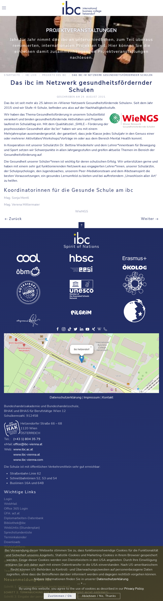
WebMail (10, 504)
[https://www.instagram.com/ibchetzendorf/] (64, 329)
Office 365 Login (16, 508)
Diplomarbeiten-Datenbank (23, 518)
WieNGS (81, 211)
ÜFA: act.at (12, 513)
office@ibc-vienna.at (27, 444)
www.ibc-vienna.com (28, 460)
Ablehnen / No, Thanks (99, 596)
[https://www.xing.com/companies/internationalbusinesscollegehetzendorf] (93, 329)
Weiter (148, 218)
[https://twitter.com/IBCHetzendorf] (76, 329)
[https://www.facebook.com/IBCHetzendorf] (58, 329)
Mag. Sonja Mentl (16, 198)
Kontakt (107, 397)
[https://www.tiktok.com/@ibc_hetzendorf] (70, 329)
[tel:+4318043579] (105, 329)
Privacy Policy (134, 588)
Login (8, 499)
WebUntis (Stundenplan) (22, 528)
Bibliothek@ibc (15, 523)
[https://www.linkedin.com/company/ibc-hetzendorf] (81, 329)
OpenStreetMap (150, 391)
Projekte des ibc (54, 75)
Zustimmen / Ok (60, 596)
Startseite (12, 75)
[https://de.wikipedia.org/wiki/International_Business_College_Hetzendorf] (99, 329)
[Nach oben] (81, 225)
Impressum (92, 397)
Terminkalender (15, 537)
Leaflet (135, 391)
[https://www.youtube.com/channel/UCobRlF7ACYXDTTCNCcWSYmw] (87, 329)
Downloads (12, 542)
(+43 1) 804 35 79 (26, 439)
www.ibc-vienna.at (26, 454)
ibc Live (31, 75)
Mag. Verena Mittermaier (22, 204)
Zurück (15, 218)
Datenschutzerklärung (65, 397)
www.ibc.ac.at (23, 449)
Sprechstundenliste (18, 532)
